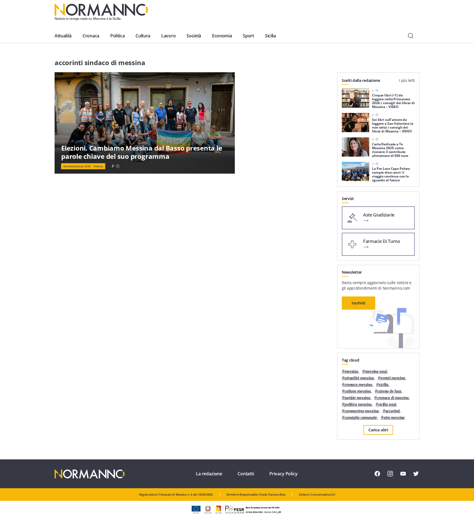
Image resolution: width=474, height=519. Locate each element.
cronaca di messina (393, 398)
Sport (248, 36)
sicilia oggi (387, 404)
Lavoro (168, 36)
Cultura (143, 36)
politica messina (358, 404)
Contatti (246, 474)
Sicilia (270, 36)
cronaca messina (358, 384)
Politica (117, 36)
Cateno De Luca (389, 391)
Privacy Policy (283, 474)
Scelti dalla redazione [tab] (361, 80)
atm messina (394, 417)
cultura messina (358, 391)
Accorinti (392, 411)
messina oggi (376, 371)
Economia (222, 36)
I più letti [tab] (407, 80)
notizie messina (357, 398)
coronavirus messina (362, 411)
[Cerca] (410, 35)
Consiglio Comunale (361, 417)
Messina (351, 371)
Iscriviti (358, 303)
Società (194, 36)
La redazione (209, 474)
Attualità (63, 36)
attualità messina (359, 378)
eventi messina (392, 378)
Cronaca (91, 36)
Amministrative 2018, (77, 166)
